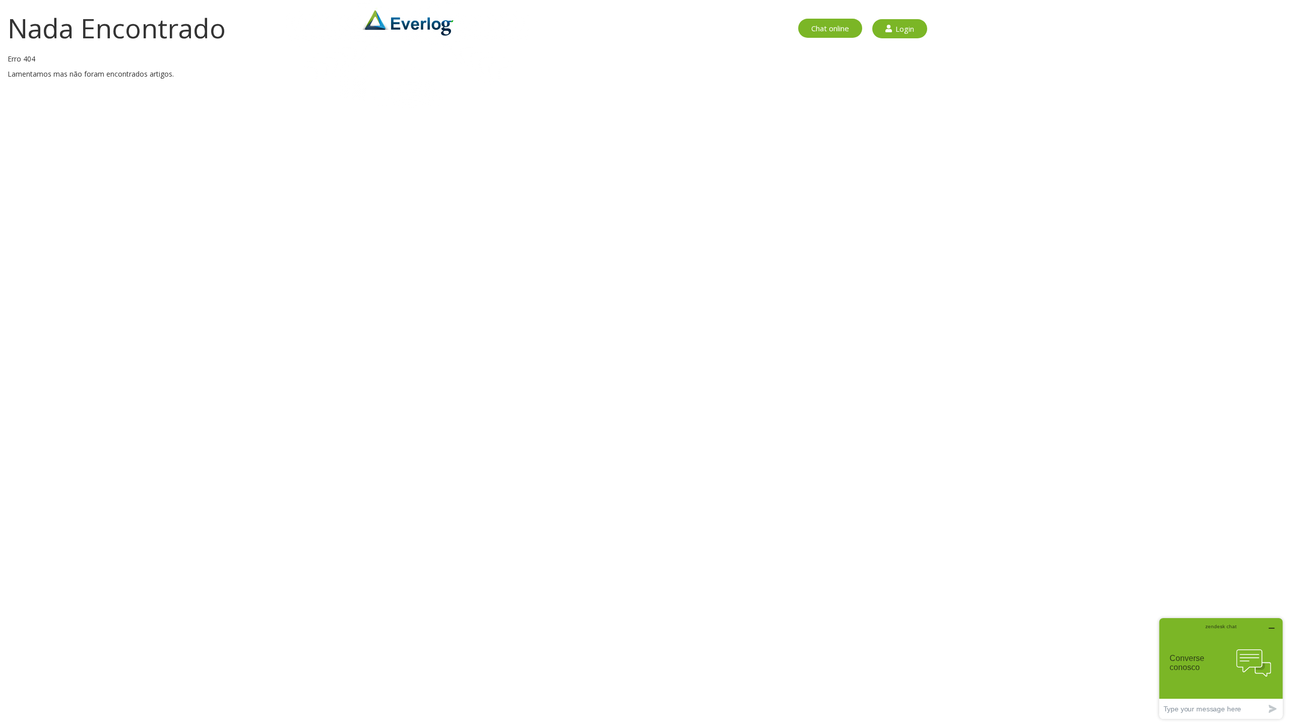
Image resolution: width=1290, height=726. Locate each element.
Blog (779, 28)
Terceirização (647, 28)
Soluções (594, 28)
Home (555, 28)
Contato (744, 28)
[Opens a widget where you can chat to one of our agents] (1220, 668)
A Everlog (700, 28)
